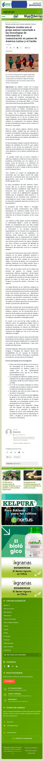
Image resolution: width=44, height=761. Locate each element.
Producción (6, 19)
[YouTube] (8, 666)
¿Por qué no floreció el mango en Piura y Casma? (15, 484)
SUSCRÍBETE (9, 681)
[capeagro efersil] (22, 541)
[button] (29, 468)
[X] (12, 666)
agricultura (16, 463)
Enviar (28, 47)
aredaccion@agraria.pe (20, 434)
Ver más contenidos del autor (21, 443)
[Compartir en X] (13, 47)
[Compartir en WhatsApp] (20, 47)
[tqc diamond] (22, 509)
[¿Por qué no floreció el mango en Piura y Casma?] (16, 475)
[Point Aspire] (22, 4)
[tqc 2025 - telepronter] (9, 16)
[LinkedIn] (16, 666)
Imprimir (10, 51)
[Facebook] (4, 666)
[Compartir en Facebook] (7, 47)
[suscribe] (22, 588)
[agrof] (22, 567)
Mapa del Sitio (31, 753)
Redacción (17, 432)
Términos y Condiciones (30, 747)
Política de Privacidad (30, 750)
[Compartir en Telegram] (17, 47)
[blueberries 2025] (27, 16)
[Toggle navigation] (39, 11)
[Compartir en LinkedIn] (10, 47)
